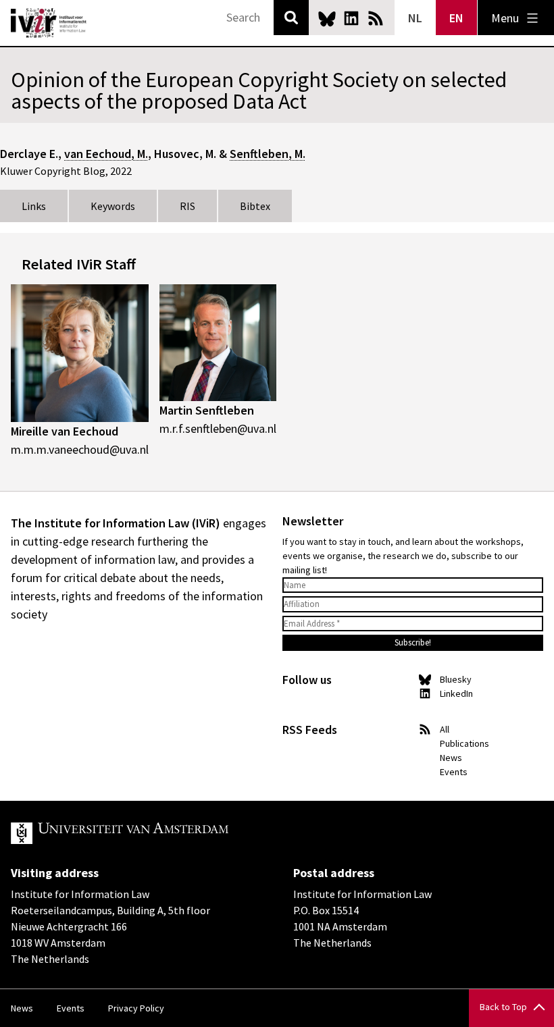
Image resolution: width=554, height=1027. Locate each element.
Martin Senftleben (206, 410)
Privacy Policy (136, 1008)
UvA (167, 833)
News (451, 758)
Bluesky (327, 18)
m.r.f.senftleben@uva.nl (217, 428)
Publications (464, 743)
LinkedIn (351, 18)
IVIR (48, 23)
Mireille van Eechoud (64, 431)
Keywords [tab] (113, 206)
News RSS (375, 18)
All (444, 729)
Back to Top (503, 1007)
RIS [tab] (187, 206)
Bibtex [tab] (255, 206)
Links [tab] (34, 206)
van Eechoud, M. (106, 153)
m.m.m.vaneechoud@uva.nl (80, 449)
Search (291, 17)
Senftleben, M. (267, 153)
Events (454, 772)
